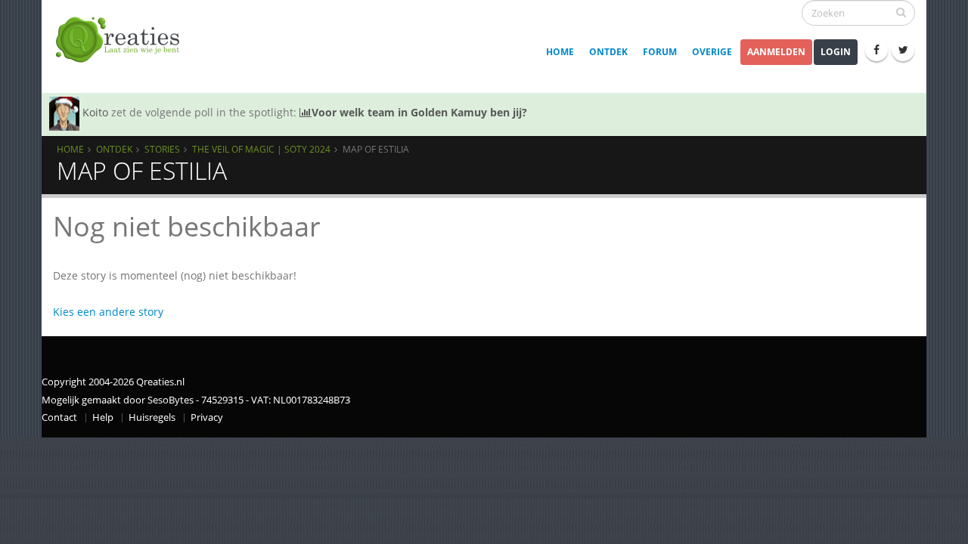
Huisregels (152, 417)
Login (836, 51)
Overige (712, 51)
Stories (162, 149)
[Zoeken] (901, 12)
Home (560, 51)
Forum (660, 51)
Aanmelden (776, 51)
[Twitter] (903, 50)
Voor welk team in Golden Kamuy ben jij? (419, 112)
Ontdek (608, 51)
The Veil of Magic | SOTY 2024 (261, 149)
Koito (95, 112)
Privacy (207, 417)
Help (102, 417)
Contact (59, 417)
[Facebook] (876, 50)
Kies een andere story (108, 311)
